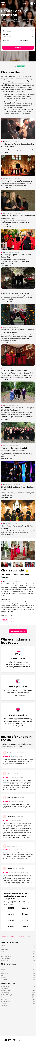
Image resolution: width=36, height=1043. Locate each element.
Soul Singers (4, 999)
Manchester (4, 960)
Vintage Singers (5, 1001)
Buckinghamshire (6, 956)
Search (25, 3)
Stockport (3, 977)
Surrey (3, 947)
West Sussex (4, 949)
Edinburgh (4, 979)
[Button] (18, 128)
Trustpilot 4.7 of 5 (24, 1040)
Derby (2, 971)
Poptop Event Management (8, 936)
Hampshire (4, 954)
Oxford (3, 969)
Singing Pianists (5, 997)
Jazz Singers (4, 988)
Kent (2, 952)
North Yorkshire (5, 958)
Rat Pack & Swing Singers (8, 995)
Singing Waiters (5, 986)
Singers (21, 936)
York (2, 975)
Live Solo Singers (6, 992)
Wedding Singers (6, 990)
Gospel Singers (5, 1005)
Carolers (3, 1003)
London (3, 945)
